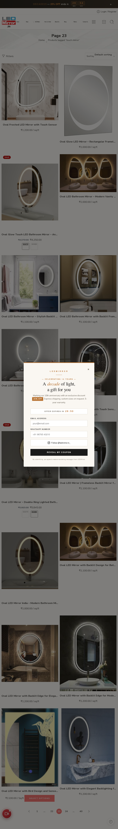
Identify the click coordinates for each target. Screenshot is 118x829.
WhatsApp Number (40, 429)
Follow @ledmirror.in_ (60, 442)
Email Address (38, 418)
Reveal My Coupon (59, 452)
